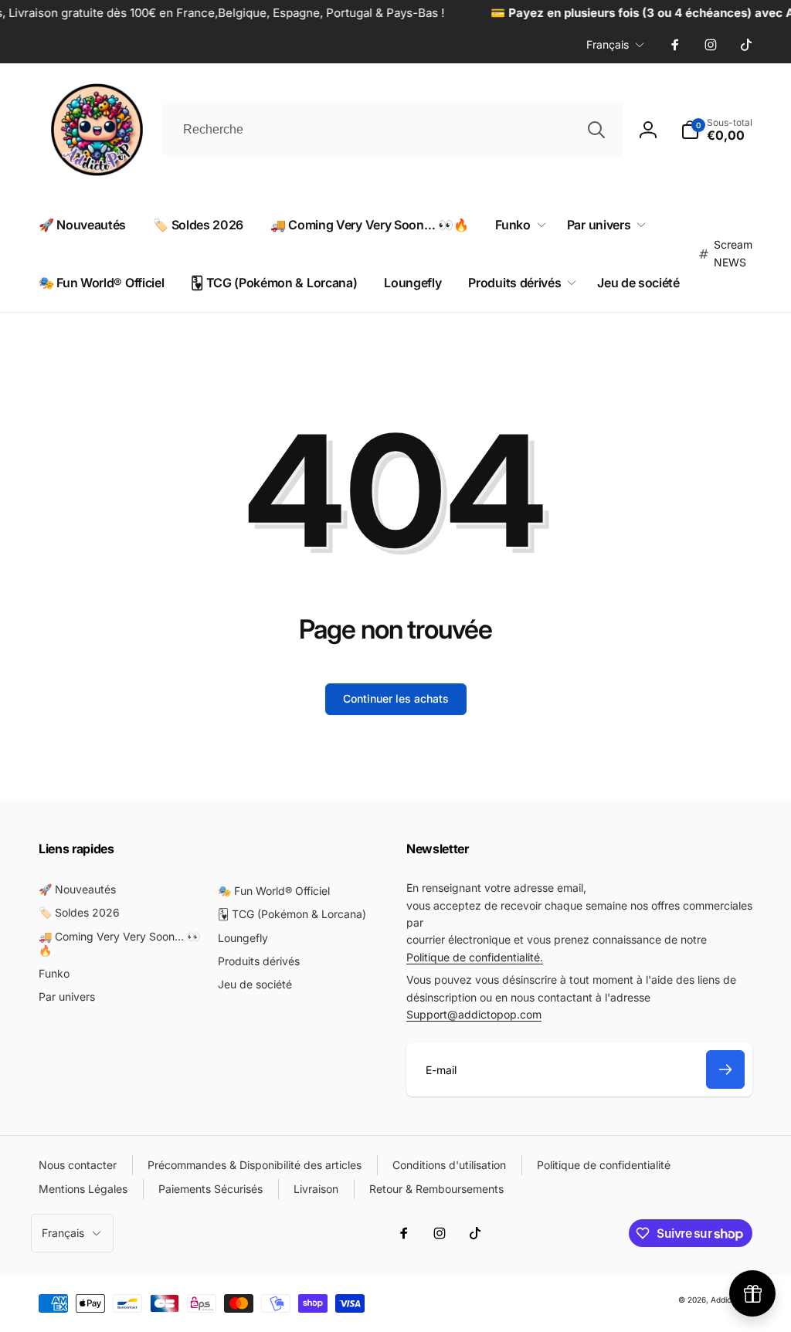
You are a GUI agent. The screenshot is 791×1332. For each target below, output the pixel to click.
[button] (517, 225)
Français (607, 44)
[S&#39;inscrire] (725, 1069)
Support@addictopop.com (473, 1014)
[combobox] (392, 130)
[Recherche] (596, 129)
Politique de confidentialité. (474, 957)
